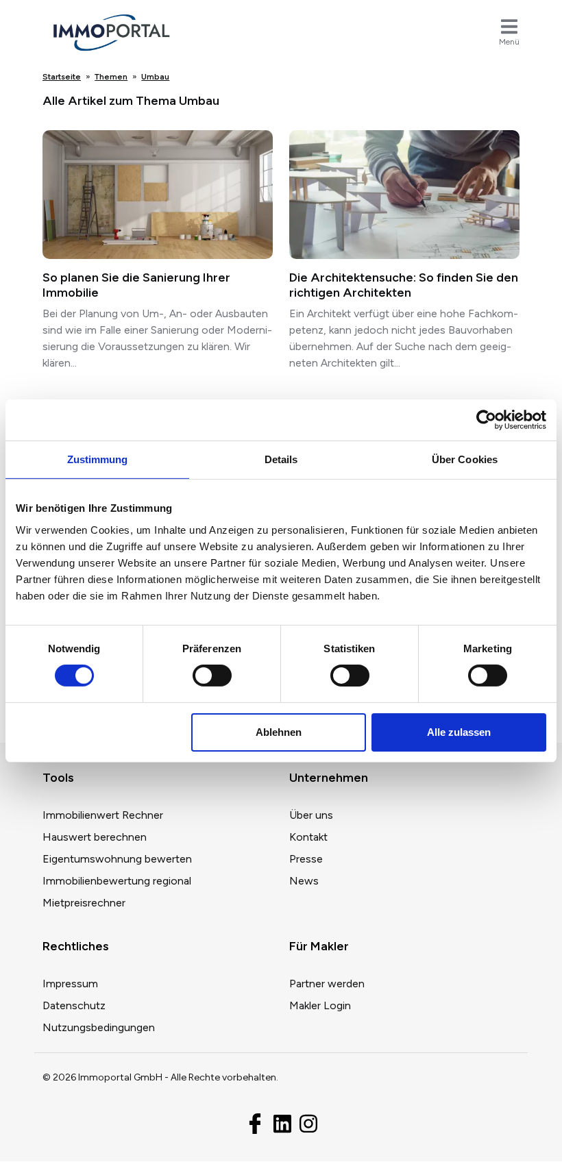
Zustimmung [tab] (97, 459)
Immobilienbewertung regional (116, 880)
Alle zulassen (459, 732)
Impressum (70, 983)
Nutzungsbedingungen (98, 1027)
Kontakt (308, 836)
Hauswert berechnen (94, 836)
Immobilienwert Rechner (102, 814)
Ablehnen (279, 732)
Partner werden (327, 983)
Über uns (311, 814)
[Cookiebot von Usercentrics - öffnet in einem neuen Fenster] (486, 420)
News (304, 880)
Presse (306, 858)
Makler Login (320, 1005)
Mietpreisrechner (83, 902)
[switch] (212, 676)
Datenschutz (74, 1005)
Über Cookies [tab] (465, 459)
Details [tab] (281, 459)
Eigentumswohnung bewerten (117, 858)
